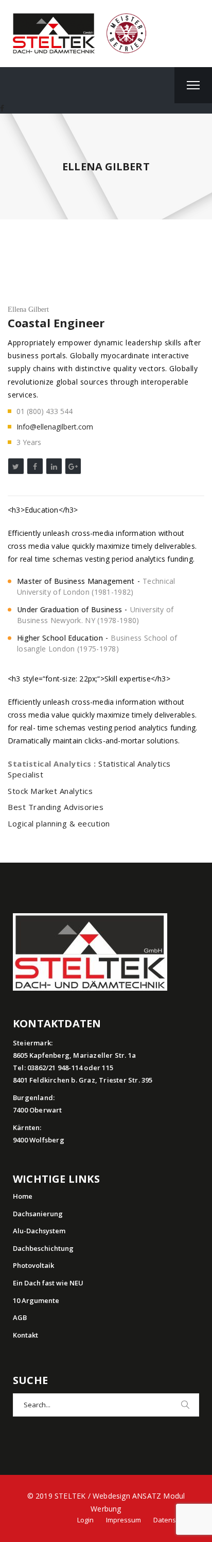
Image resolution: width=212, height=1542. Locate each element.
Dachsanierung (38, 1213)
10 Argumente (36, 1300)
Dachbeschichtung (43, 1248)
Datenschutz (173, 1519)
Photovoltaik (33, 1265)
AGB (20, 1317)
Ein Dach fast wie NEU (48, 1282)
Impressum (123, 1519)
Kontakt (25, 1335)
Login (85, 1519)
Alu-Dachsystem (39, 1230)
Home (22, 1196)
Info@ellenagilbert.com (54, 427)
